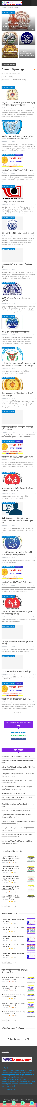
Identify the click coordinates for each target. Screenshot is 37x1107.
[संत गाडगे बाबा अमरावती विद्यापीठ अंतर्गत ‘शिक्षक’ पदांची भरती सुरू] (12, 383)
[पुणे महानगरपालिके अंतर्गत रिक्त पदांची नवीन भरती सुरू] (12, 255)
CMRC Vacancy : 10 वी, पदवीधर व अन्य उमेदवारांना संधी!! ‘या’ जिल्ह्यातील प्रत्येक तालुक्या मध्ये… (17, 520)
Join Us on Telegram (19, 732)
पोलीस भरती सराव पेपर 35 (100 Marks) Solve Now (16, 810)
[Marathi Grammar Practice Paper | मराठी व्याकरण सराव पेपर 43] (31, 997)
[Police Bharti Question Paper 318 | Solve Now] (31, 921)
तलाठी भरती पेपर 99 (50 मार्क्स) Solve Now (17, 582)
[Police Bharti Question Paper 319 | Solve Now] (31, 956)
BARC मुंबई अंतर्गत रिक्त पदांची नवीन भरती (15, 332)
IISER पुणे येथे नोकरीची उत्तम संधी (13, 202)
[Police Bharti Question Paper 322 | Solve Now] (31, 947)
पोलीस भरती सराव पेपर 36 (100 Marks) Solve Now (16, 756)
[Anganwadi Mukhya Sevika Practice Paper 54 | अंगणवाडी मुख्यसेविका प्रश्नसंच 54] (31, 898)
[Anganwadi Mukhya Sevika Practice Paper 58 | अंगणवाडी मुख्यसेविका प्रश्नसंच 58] (31, 859)
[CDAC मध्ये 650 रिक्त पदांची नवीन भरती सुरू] (12, 662)
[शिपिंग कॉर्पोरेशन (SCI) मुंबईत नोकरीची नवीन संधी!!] (12, 223)
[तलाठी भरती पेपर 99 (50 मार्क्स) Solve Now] (12, 572)
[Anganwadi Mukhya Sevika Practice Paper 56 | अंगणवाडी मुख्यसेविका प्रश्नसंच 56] (31, 879)
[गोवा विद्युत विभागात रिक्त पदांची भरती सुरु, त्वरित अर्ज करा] (12, 632)
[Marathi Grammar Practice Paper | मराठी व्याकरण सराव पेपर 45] (31, 980)
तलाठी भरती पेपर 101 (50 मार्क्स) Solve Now (17, 170)
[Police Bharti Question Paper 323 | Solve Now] (31, 939)
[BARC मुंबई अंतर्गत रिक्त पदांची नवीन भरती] (12, 322)
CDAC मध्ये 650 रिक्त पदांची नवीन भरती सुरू (16, 671)
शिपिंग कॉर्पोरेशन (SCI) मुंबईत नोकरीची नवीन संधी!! (18, 233)
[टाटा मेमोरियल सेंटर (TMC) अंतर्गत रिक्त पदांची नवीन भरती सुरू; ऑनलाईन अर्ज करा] (12, 542)
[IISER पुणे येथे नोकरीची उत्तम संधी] (12, 192)
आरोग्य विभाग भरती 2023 (7, 76)
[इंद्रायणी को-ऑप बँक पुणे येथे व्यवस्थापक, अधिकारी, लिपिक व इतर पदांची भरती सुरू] (18, 21)
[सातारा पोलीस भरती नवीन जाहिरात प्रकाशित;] (27, 38)
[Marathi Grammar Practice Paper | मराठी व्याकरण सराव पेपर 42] (31, 1005)
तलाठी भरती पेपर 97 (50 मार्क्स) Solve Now (17, 699)
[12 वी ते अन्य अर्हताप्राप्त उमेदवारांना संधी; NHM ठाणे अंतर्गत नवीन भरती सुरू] (12, 602)
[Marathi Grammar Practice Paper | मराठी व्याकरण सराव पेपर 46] (31, 988)
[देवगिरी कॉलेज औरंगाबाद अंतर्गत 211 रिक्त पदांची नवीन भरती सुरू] (12, 417)
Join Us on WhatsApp (19, 735)
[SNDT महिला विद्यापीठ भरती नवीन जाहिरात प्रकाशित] (12, 288)
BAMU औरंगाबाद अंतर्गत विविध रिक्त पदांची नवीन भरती (10, 54)
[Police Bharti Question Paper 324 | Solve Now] (31, 930)
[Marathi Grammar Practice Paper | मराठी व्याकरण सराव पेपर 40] (31, 1014)
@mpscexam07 (22, 1039)
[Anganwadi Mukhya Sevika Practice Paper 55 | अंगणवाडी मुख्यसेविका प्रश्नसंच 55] (31, 888)
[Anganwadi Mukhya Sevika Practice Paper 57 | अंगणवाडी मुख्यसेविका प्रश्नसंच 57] (31, 869)
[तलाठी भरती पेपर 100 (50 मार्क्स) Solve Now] (12, 447)
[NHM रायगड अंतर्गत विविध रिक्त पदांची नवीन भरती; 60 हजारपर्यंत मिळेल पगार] (12, 478)
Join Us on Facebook (19, 739)
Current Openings (8, 12)
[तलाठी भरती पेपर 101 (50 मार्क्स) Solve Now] (12, 160)
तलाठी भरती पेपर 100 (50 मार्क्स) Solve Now (17, 457)
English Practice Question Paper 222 (13, 793)
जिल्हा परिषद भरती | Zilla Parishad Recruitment (13, 79)
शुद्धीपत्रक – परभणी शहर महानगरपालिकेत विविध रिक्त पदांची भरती (9, 40)
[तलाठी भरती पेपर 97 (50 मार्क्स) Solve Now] (12, 689)
